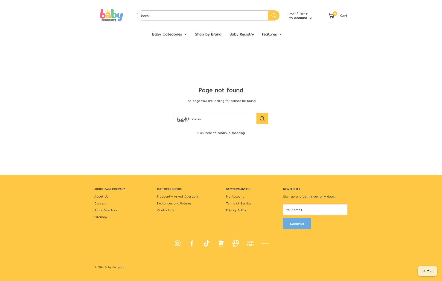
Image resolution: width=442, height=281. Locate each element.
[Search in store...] (262, 118)
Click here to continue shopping (221, 133)
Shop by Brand (208, 34)
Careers (100, 203)
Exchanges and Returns (174, 203)
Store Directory (105, 210)
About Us (101, 196)
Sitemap (100, 217)
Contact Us (165, 210)
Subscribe (297, 223)
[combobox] (202, 15)
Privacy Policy (236, 210)
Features (269, 34)
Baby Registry (242, 34)
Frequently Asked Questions (178, 196)
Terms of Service (238, 203)
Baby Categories (167, 34)
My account (298, 17)
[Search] (273, 15)
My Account (235, 196)
